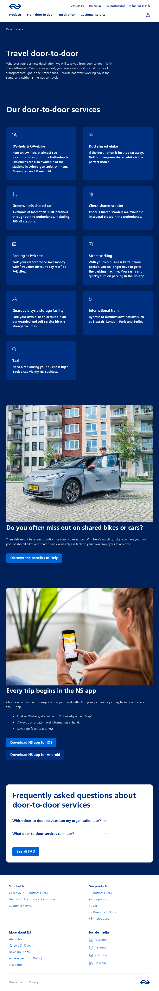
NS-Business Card (100, 893)
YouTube (101, 955)
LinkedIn (100, 963)
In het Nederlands (139, 5)
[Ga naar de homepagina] (145, 982)
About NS (15, 939)
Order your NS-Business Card (28, 893)
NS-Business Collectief (103, 912)
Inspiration (16, 965)
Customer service (20, 906)
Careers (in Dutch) (21, 945)
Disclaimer (16, 982)
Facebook (101, 939)
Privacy (33, 982)
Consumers (77, 5)
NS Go (92, 906)
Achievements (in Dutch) (25, 958)
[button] (15, 14)
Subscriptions (97, 899)
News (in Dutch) (20, 952)
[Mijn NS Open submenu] (147, 14)
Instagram (101, 947)
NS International (115, 5)
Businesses (95, 5)
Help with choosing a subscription (32, 899)
